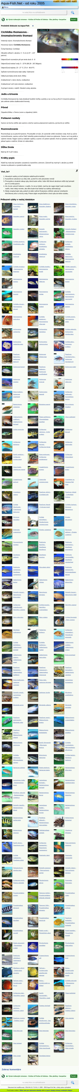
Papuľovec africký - (45, 493)
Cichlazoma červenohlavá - (69, 1046)
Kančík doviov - (18, 844)
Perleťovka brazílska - (42, 545)
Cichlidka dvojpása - (18, 269)
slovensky (56, 1)
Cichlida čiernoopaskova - (44, 1046)
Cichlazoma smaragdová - (69, 633)
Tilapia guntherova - (45, 419)
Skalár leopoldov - (70, 933)
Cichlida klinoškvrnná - (45, 1020)
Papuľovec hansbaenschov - (70, 358)
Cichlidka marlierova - (43, 646)
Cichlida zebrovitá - (71, 332)
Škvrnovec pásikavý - (71, 532)
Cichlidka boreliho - (45, 269)
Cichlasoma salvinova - (44, 432)
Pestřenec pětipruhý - (44, 821)
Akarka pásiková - (44, 769)
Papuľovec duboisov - (70, 1008)
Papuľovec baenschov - (17, 358)
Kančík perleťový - (18, 457)
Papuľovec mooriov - (19, 1019)
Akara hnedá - (19, 468)
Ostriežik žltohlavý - (70, 231)
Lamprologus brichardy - (44, 783)
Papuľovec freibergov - (43, 370)
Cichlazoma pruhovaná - (69, 395)
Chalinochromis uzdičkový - (17, 420)
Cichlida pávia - (69, 344)
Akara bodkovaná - (18, 682)
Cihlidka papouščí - (71, 269)
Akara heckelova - (18, 206)
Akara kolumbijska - (71, 205)
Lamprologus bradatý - (44, 809)
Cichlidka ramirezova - (18, 758)
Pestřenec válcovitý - (19, 795)
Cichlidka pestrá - (70, 319)
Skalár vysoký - (45, 932)
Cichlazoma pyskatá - (69, 245)
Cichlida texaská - (44, 607)
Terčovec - (43, 971)
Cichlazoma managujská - (43, 846)
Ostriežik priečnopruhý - (44, 232)
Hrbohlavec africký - (18, 970)
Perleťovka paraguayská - (70, 570)
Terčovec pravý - (18, 983)
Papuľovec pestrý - (45, 720)
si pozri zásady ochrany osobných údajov (58, 1090)
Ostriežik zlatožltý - (19, 808)
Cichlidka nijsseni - (18, 306)
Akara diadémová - (45, 205)
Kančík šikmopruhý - (45, 745)
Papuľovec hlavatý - (44, 506)
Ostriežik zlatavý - (70, 870)
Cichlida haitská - (70, 757)
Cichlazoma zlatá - (19, 994)
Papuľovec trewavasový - (43, 671)
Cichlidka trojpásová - (43, 320)
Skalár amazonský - (18, 945)
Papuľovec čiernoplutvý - (69, 671)
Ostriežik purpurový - (45, 870)
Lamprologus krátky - (19, 782)
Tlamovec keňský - (45, 895)
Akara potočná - (71, 218)
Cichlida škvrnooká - (71, 619)
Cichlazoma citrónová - (43, 245)
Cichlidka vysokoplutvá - (70, 746)
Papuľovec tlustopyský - (17, 671)
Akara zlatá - (45, 681)
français (62, 1)
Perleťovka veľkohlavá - (17, 959)
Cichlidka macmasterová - (70, 295)
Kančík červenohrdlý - (44, 995)
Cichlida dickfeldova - (17, 646)
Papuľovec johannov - (17, 733)
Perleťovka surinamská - (17, 570)
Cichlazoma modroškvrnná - (19, 607)
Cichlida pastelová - (19, 243)
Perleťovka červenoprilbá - (69, 558)
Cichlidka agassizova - (69, 257)
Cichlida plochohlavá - (43, 520)
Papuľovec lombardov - (70, 921)
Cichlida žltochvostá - (17, 508)
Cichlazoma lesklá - (19, 882)
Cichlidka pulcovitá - (70, 983)
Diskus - (69, 971)
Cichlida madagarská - (18, 858)
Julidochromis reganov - (17, 658)
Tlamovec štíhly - (44, 908)
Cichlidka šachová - (71, 507)
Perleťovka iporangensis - (69, 545)
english (68, 1)
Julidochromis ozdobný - (69, 646)
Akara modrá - (44, 218)
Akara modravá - (18, 394)
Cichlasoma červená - (44, 444)
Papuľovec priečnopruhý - (18, 720)
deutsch (74, 1)
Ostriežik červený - (19, 595)
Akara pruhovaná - (44, 457)
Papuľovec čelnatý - (70, 494)
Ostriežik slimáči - (18, 695)
